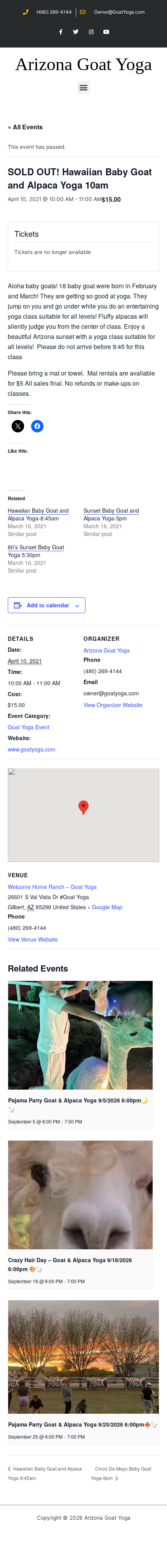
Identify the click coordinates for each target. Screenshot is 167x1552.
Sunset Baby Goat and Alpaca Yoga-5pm (111, 514)
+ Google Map (104, 907)
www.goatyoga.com (32, 749)
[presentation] (80, 1035)
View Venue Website (33, 939)
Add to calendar (48, 605)
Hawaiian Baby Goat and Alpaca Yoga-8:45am (38, 514)
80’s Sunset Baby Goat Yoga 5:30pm (36, 551)
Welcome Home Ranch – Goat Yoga (52, 887)
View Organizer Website (113, 705)
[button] (83, 87)
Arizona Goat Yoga (83, 64)
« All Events (25, 126)
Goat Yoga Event (28, 727)
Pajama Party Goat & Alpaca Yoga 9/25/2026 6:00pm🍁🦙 (82, 1424)
